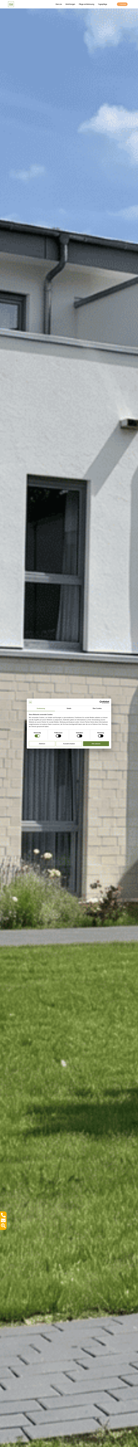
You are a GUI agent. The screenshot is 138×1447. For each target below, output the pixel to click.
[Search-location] (3, 1225)
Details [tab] (69, 708)
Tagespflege (102, 4)
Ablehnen (42, 743)
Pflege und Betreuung (86, 4)
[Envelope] (3, 1220)
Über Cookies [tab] (97, 708)
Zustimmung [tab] (41, 708)
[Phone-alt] (3, 1215)
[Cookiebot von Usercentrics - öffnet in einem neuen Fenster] (101, 702)
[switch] (58, 735)
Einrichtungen (70, 4)
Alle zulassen (96, 743)
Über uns (58, 4)
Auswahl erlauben (69, 743)
